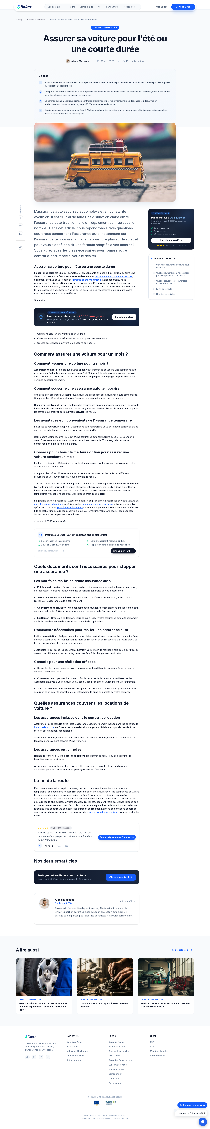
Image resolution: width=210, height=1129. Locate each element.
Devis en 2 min (183, 7)
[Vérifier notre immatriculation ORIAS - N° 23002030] (110, 1103)
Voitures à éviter (116, 1046)
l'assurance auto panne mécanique (113, 276)
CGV (152, 1042)
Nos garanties (54, 7)
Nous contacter (116, 1069)
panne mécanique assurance (97, 504)
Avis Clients (114, 1055)
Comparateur (114, 1074)
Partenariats (112, 7)
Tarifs (72, 7)
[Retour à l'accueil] (24, 7)
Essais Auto (72, 1046)
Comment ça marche (118, 1051)
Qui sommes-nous (117, 1065)
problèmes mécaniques (70, 507)
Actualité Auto (74, 1060)
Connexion (161, 7)
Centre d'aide (86, 7)
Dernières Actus (75, 1042)
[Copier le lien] (20, 247)
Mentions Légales (159, 1051)
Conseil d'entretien (36, 19)
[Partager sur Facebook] (20, 218)
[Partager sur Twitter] (20, 226)
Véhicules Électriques (77, 1051)
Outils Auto (113, 1078)
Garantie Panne (116, 1042)
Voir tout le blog (180, 950)
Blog (20, 19)
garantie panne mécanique (86, 279)
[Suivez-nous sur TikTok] (27, 1057)
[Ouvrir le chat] (203, 1122)
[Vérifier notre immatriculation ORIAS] (96, 1103)
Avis (100, 7)
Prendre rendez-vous (194, 1105)
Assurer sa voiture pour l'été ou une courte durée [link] (73, 19)
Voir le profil (126, 901)
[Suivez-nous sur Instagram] (48, 1057)
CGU (152, 1046)
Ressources (129, 7)
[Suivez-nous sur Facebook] (41, 1057)
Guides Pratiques (75, 1055)
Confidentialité (157, 1055)
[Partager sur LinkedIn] (20, 234)
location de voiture (44, 727)
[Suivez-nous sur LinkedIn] (34, 1057)
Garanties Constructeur (120, 1060)
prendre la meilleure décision (102, 812)
